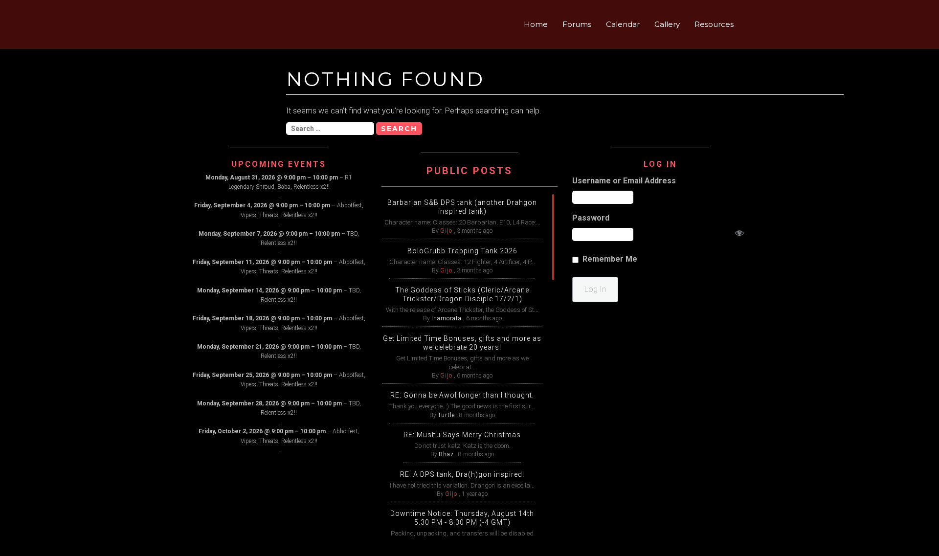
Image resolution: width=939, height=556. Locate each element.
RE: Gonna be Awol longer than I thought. (462, 395)
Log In (595, 289)
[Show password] (739, 234)
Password (590, 217)
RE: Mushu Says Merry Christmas (462, 435)
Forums (576, 24)
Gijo (446, 230)
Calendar (623, 24)
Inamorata (446, 318)
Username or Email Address (624, 180)
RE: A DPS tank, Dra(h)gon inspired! (462, 474)
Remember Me (609, 259)
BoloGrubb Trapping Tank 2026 (462, 251)
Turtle (446, 415)
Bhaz (446, 454)
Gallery (667, 24)
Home (536, 24)
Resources (714, 24)
